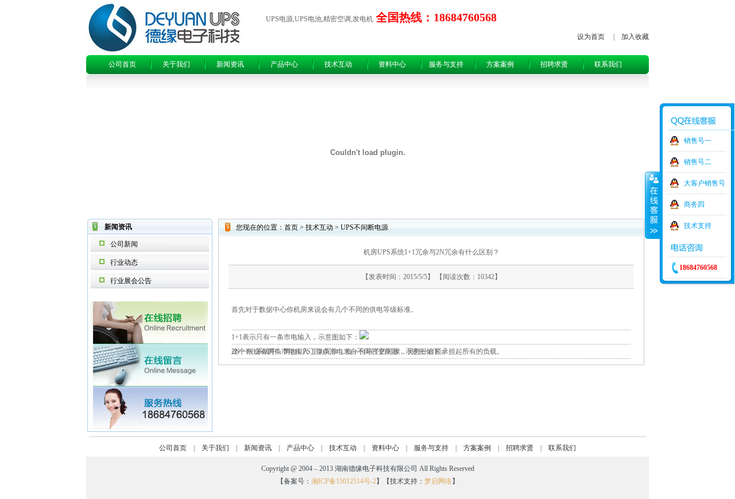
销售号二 (697, 162)
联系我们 (608, 64)
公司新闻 (124, 244)
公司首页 (122, 64)
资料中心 (392, 64)
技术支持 (697, 226)
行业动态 (124, 262)
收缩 (653, 205)
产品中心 (284, 64)
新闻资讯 (230, 64)
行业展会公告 (131, 281)
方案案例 (500, 64)
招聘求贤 (554, 64)
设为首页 (591, 37)
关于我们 (176, 64)
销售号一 (697, 141)
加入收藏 (635, 37)
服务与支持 (446, 64)
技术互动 (338, 64)
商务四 (694, 204)
